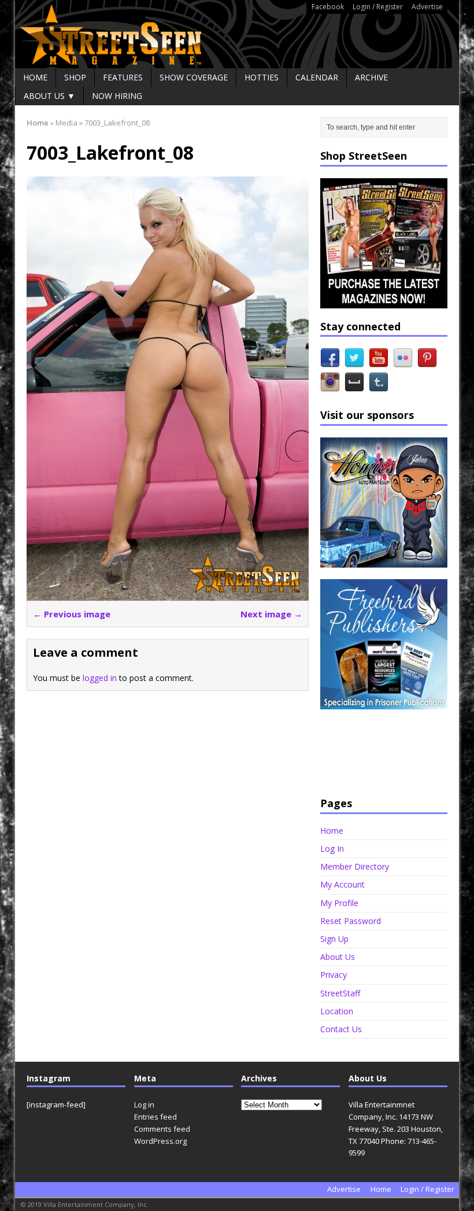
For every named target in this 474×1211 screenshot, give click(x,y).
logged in (100, 677)
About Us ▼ (49, 95)
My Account (342, 884)
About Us (337, 956)
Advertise (427, 7)
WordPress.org (160, 1141)
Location (336, 1011)
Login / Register (378, 7)
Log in (144, 1104)
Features (123, 77)
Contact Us (341, 1029)
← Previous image (71, 614)
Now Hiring (117, 95)
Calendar (316, 77)
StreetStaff (340, 993)
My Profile (339, 902)
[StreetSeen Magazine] (237, 34)
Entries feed (155, 1116)
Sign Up (334, 938)
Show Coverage (194, 77)
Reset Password (350, 920)
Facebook (328, 7)
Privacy (333, 974)
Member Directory (354, 866)
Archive (371, 77)
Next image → (271, 614)
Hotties (262, 77)
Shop (75, 77)
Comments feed (162, 1129)
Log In (332, 848)
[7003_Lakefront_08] (168, 593)
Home (35, 77)
